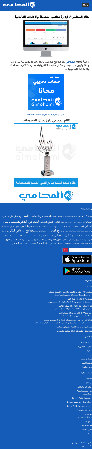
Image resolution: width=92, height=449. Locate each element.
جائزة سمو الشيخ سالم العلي (20, 235)
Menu (85, 5)
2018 (90, 216)
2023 (85, 216)
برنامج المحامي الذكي (21, 230)
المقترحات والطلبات (84, 387)
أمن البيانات (87, 394)
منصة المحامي (56, 243)
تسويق (73, 235)
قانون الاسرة (55, 239)
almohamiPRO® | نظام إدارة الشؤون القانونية (75, 306)
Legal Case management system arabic (69, 216)
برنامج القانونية (76, 231)
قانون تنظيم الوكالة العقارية (24, 239)
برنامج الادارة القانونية (7, 226)
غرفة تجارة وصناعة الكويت (68, 239)
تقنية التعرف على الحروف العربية (44, 235)
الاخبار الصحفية (86, 342)
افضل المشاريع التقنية (66, 222)
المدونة (89, 351)
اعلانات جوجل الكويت (78, 222)
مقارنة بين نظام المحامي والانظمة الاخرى (73, 243)
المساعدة (88, 355)
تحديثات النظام (86, 359)
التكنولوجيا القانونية (85, 347)
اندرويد (60, 226)
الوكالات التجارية (67, 226)
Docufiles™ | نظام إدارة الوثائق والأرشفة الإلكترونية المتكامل (70, 292)
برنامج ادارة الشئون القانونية (25, 226)
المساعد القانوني (76, 226)
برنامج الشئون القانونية (86, 231)
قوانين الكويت (10, 239)
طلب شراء (88, 414)
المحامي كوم (86, 226)
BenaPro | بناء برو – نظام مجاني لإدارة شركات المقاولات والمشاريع (68, 320)
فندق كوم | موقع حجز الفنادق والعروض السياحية (74, 327)
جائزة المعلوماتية (32, 235)
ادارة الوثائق (22, 216)
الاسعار (89, 434)
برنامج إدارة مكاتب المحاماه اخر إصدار (48, 226)
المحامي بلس (11, 222)
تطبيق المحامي (62, 235)
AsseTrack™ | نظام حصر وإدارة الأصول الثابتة (75, 313)
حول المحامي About (84, 391)
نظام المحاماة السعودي (30, 243)
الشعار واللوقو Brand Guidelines (79, 406)
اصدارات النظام (43, 115)
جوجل (77, 239)
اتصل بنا (89, 286)
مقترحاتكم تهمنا (86, 425)
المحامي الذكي (29, 221)
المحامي (70, 61)
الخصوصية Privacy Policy (82, 398)
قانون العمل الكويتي (41, 239)
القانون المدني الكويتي (50, 222)
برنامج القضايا (68, 231)
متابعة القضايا (88, 243)
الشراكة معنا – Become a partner (79, 402)
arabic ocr (54, 216)
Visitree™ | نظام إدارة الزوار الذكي (79, 299)
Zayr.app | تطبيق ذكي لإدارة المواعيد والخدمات (74, 331)
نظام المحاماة (43, 243)
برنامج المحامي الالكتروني (39, 231)
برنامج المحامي (55, 230)
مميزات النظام (87, 367)
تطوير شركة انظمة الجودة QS (82, 443)
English (30, 115)
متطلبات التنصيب (85, 417)
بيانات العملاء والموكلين (82, 235)
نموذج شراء (88, 421)
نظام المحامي (18, 243)
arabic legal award (41, 216)
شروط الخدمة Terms (84, 410)
